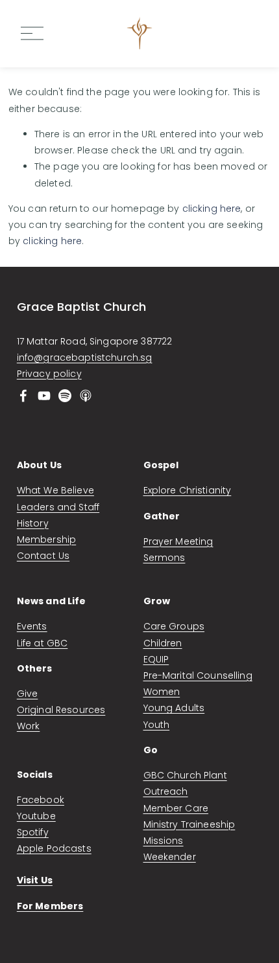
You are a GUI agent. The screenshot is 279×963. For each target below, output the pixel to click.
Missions (163, 840)
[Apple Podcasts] (85, 395)
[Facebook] (23, 395)
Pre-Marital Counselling (197, 675)
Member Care (176, 808)
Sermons (164, 557)
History (33, 523)
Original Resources (61, 709)
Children (162, 643)
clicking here (211, 208)
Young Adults (174, 707)
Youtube (36, 816)
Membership (46, 539)
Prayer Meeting (178, 541)
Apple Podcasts (54, 848)
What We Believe (55, 490)
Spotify (33, 832)
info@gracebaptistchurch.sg (84, 357)
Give (27, 693)
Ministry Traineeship (189, 824)
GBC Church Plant (185, 775)
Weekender (169, 856)
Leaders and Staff (58, 507)
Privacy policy (49, 373)
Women (161, 691)
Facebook (40, 799)
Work (28, 725)
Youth (156, 724)
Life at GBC (42, 643)
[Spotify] (64, 395)
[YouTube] (44, 395)
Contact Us (43, 555)
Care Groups (174, 626)
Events (32, 626)
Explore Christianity (187, 490)
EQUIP (156, 659)
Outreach (165, 791)
